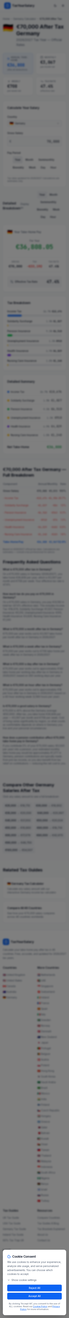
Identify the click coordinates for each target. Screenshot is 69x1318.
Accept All (34, 1296)
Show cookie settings (24, 1279)
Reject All (34, 1287)
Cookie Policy (40, 1306)
